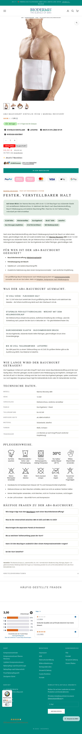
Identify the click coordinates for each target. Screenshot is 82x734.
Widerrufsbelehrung (46, 663)
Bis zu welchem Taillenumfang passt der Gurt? (24, 535)
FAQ (67, 653)
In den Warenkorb (41, 170)
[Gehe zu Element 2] (13, 106)
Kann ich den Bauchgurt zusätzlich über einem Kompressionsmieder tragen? (37, 544)
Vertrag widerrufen (45, 667)
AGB (40, 656)
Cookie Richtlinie (45, 674)
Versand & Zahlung (45, 670)
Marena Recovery (10, 191)
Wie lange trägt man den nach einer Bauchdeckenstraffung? (35, 512)
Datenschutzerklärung (46, 660)
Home (22, 17)
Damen (36, 17)
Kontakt (41, 677)
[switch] (7, 704)
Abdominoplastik (34, 257)
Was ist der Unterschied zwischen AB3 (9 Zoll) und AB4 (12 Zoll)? (31, 520)
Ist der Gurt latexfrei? (14, 552)
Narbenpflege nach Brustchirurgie (14, 666)
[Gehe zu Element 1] (6, 106)
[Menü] (11, 691)
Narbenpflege (32, 162)
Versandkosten (18, 153)
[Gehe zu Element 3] (20, 106)
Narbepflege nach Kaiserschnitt (13, 669)
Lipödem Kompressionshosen (13, 662)
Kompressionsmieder (29, 17)
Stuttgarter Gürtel (9, 676)
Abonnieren (56, 711)
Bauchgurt (30, 512)
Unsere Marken (70, 663)
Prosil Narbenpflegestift (11, 673)
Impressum (43, 653)
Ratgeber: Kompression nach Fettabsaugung (53, 279)
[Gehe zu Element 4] (27, 106)
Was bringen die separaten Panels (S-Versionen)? (25, 527)
